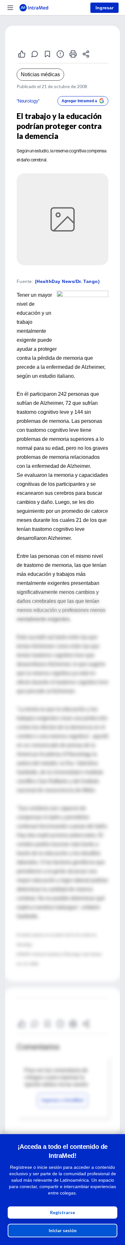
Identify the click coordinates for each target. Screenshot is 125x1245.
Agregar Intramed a (79, 101)
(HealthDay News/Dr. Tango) (67, 281)
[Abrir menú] (10, 8)
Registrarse (62, 1212)
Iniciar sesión (63, 1230)
